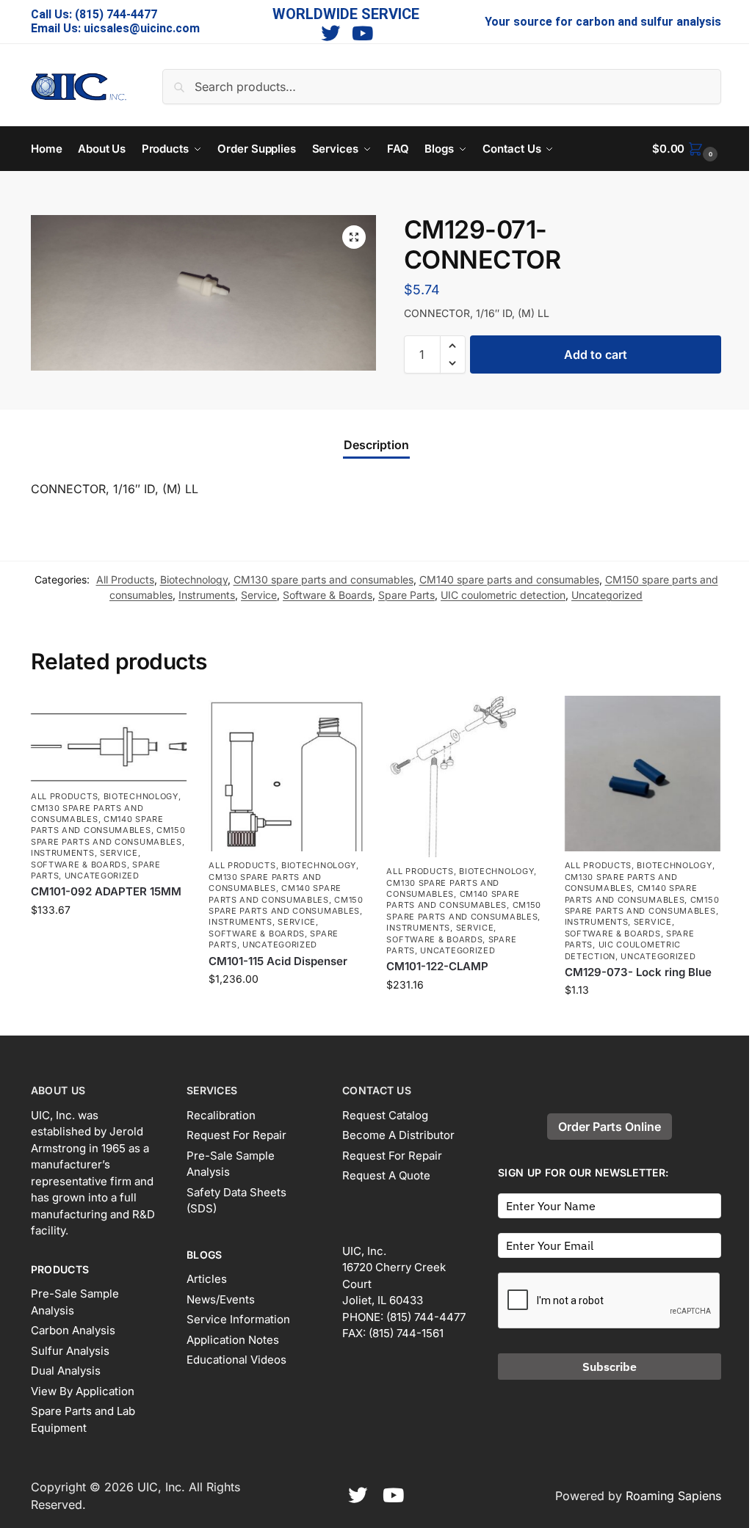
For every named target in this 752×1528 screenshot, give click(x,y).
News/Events (221, 1299)
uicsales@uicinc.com (142, 28)
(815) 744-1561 (406, 1333)
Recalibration (221, 1115)
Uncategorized (607, 595)
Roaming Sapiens (673, 1495)
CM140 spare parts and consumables (509, 579)
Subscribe (609, 1366)
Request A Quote (386, 1175)
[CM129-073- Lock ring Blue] (642, 773)
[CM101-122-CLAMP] (464, 776)
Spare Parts (406, 595)
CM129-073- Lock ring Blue (638, 972)
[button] (686, 149)
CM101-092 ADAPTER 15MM (106, 891)
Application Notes (233, 1340)
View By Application (82, 1391)
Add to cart (595, 354)
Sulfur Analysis (70, 1351)
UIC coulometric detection (503, 595)
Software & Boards (327, 595)
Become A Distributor (398, 1135)
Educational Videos (236, 1360)
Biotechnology (194, 579)
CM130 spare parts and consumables (323, 579)
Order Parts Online (609, 1126)
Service (259, 595)
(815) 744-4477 (116, 14)
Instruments (206, 595)
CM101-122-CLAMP (437, 966)
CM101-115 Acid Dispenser (278, 961)
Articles (207, 1279)
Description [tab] (376, 444)
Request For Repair (236, 1135)
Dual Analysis (66, 1371)
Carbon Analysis (73, 1330)
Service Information (238, 1319)
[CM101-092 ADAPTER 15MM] (109, 739)
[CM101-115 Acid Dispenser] (286, 773)
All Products (125, 579)
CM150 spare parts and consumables (108, 835)
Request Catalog (385, 1115)
